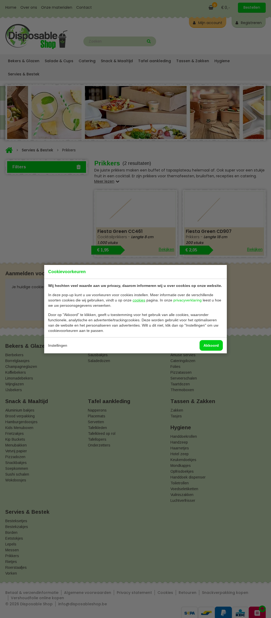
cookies (139, 300)
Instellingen (57, 345)
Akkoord (211, 345)
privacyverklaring (187, 300)
